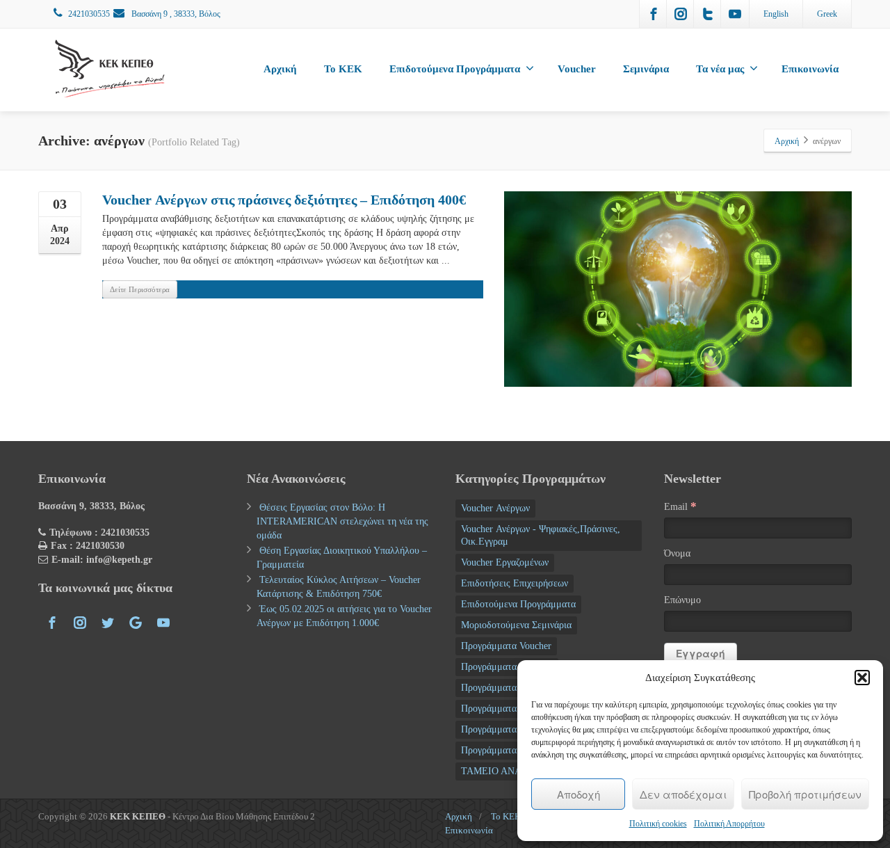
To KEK (343, 68)
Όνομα (677, 553)
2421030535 (89, 14)
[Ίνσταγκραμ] (681, 14)
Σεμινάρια (646, 68)
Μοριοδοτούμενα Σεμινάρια (516, 625)
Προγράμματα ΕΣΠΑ (503, 687)
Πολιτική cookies (658, 824)
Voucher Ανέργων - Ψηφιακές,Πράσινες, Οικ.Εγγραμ (540, 535)
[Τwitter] (708, 14)
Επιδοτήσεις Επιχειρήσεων (514, 583)
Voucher (577, 68)
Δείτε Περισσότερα (140, 289)
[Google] (135, 623)
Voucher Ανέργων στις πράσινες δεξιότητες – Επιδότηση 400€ (284, 199)
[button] (862, 678)
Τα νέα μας (720, 68)
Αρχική (280, 68)
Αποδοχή (578, 794)
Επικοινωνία (810, 68)
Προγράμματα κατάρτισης (513, 750)
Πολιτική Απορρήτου (729, 824)
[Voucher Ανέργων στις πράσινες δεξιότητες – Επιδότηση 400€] (678, 288)
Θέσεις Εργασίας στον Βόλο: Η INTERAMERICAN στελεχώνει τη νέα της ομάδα (342, 521)
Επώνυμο (682, 600)
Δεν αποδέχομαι (683, 794)
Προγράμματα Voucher (506, 646)
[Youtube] (735, 14)
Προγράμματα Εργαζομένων (516, 729)
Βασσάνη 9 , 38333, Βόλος (174, 14)
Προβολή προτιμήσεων (805, 794)
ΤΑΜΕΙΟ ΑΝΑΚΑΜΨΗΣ (512, 771)
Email (680, 506)
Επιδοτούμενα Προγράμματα (454, 68)
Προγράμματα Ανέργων (507, 667)
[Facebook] (654, 14)
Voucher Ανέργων (495, 508)
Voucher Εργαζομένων (505, 562)
